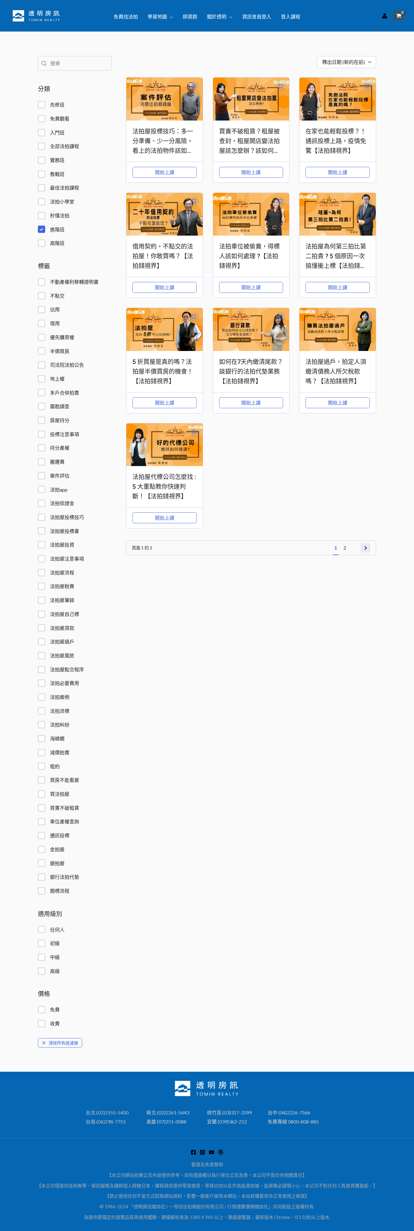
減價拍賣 (59, 752)
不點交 (57, 296)
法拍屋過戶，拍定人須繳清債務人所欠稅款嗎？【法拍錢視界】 (335, 371)
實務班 (57, 160)
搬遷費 (57, 462)
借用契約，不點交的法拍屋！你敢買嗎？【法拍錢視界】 (162, 256)
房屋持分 (59, 420)
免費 (55, 1009)
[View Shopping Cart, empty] (398, 15)
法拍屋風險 (62, 655)
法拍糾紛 (59, 724)
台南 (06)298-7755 (106, 1121)
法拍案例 (59, 697)
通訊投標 (59, 835)
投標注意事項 (64, 434)
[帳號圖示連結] (384, 15)
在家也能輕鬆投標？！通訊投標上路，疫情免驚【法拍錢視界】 (335, 141)
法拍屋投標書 (64, 531)
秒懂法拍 (59, 215)
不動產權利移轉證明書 (74, 282)
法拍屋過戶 (62, 641)
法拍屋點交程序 (67, 669)
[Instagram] (202, 1152)
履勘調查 (59, 406)
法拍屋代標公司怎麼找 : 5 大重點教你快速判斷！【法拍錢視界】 (164, 486)
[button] (170, 16)
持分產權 (59, 448)
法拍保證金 (62, 503)
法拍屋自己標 (64, 614)
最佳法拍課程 (64, 187)
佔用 (55, 309)
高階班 (57, 243)
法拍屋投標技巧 (67, 517)
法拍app (59, 489)
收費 (55, 1023)
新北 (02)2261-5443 (167, 1112)
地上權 (57, 379)
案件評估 (59, 475)
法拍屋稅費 (62, 586)
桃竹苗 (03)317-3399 (229, 1112)
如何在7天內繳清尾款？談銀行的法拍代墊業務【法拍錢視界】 (251, 371)
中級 (55, 957)
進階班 (57, 229)
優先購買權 (62, 337)
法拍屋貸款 (62, 628)
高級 (55, 971)
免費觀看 (59, 118)
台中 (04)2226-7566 (289, 1112)
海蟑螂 (57, 738)
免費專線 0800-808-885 (293, 1121)
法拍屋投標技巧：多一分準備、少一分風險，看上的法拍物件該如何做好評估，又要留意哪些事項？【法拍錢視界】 (165, 151)
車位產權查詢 (64, 821)
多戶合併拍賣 (64, 392)
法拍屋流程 (62, 572)
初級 (55, 943)
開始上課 (164, 172)
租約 (55, 766)
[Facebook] (193, 1152)
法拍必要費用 (64, 683)
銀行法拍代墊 (64, 877)
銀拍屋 (57, 863)
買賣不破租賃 (64, 808)
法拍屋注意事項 (67, 558)
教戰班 (57, 174)
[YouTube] (211, 1152)
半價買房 (59, 351)
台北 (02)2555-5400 (107, 1112)
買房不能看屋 (64, 780)
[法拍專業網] (220, 1152)
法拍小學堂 (62, 201)
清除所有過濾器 (63, 1042)
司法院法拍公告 (67, 365)
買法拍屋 (59, 794)
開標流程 (59, 891)
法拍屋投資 (62, 545)
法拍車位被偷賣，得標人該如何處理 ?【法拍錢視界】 (249, 256)
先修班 (57, 105)
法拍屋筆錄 (62, 600)
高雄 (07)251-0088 (166, 1121)
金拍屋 (57, 849)
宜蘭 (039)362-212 (227, 1121)
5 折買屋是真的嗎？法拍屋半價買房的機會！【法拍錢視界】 (162, 371)
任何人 (57, 929)
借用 (55, 323)
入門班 (57, 132)
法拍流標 (59, 711)
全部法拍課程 (64, 146)
